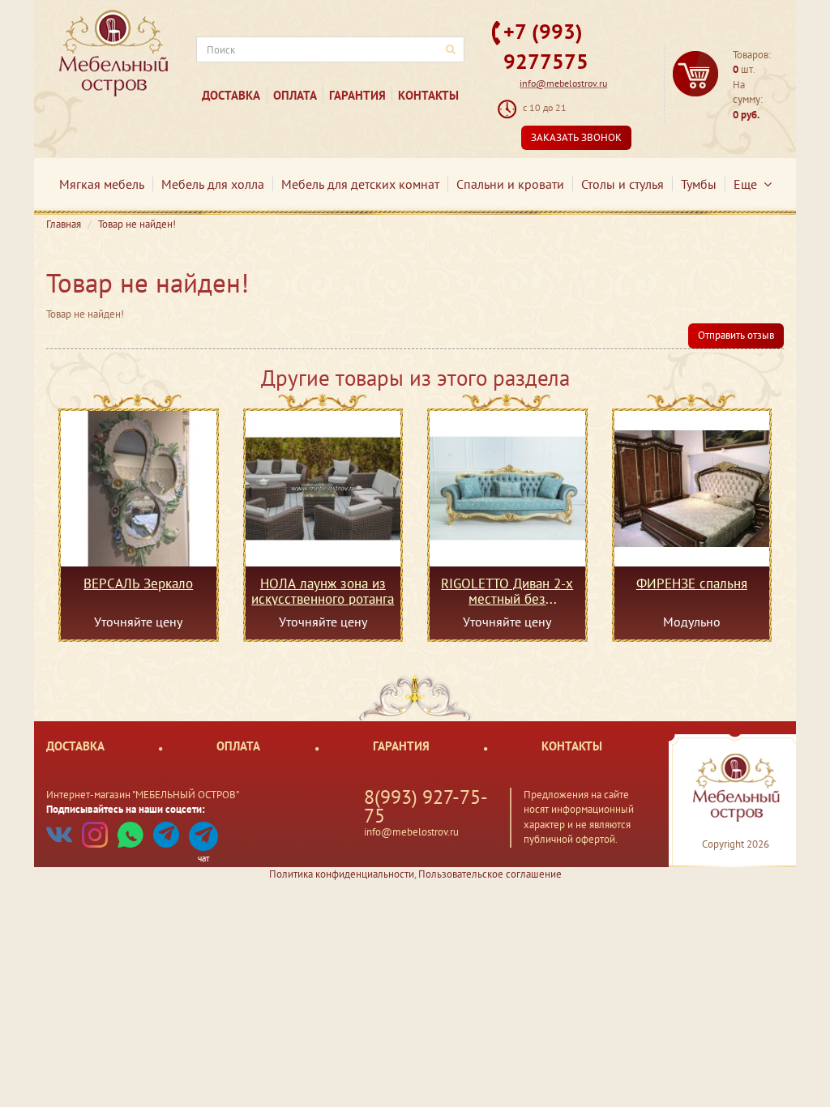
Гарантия (357, 95)
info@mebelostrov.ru (563, 83)
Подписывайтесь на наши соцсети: (125, 809)
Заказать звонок (576, 137)
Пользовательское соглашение (490, 874)
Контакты (428, 95)
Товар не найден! (137, 224)
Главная (63, 224)
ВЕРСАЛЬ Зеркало (138, 584)
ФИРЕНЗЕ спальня (691, 584)
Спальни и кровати (510, 184)
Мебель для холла (212, 184)
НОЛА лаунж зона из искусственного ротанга (322, 590)
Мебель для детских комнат (360, 184)
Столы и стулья (622, 184)
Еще (749, 184)
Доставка (231, 95)
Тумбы (699, 184)
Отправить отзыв (736, 335)
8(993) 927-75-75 (426, 806)
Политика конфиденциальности (341, 874)
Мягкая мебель (101, 184)
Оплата (295, 95)
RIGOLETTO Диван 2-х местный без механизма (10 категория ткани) (507, 590)
